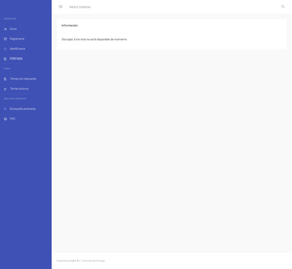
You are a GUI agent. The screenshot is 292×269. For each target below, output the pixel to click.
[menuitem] (283, 7)
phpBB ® (74, 260)
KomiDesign (98, 260)
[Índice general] (26, 7)
